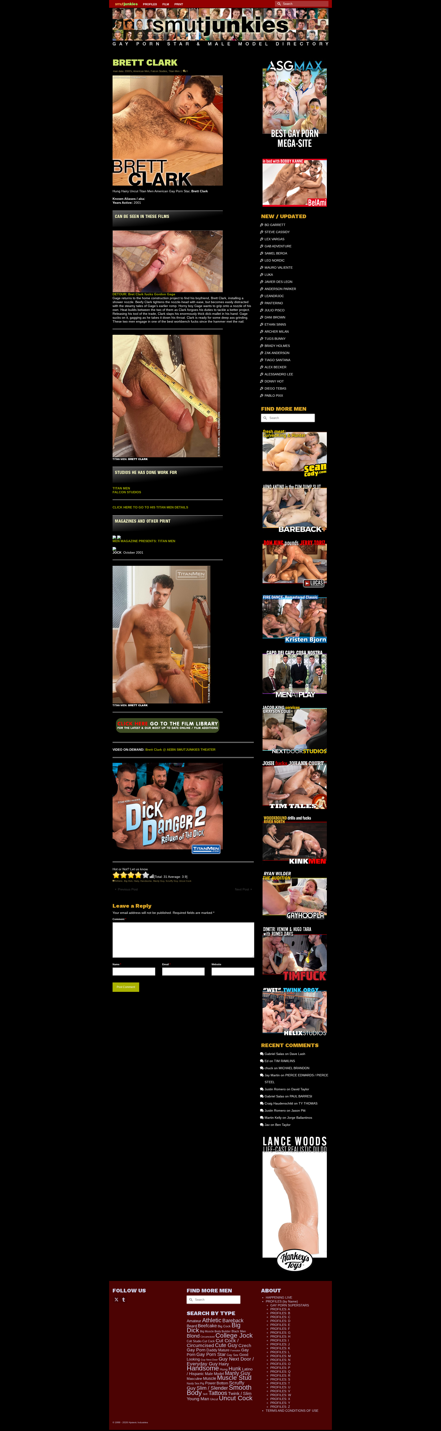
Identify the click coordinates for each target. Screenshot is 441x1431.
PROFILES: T (280, 1383)
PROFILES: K (280, 1348)
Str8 (205, 1394)
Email (166, 964)
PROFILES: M (280, 1356)
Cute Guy (226, 1345)
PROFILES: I (279, 1340)
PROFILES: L (280, 1352)
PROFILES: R (280, 1375)
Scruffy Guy (172, 881)
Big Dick (128, 881)
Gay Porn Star (211, 1354)
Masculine (194, 1379)
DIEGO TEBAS (275, 388)
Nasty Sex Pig (195, 1383)
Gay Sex (232, 1355)
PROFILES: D (280, 1321)
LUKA (269, 274)
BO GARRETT (275, 225)
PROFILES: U (280, 1387)
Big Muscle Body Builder (215, 1331)
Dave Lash (297, 1054)
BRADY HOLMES (277, 346)
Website (216, 964)
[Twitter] (116, 1299)
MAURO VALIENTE (279, 267)
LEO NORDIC (275, 260)
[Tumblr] (123, 1299)
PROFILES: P (280, 1368)
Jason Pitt (298, 1110)
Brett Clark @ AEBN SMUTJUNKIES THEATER (180, 749)
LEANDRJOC (274, 296)
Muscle (209, 1378)
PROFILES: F (280, 1329)
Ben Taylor (283, 1125)
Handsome (146, 881)
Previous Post (128, 889)
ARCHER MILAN (277, 331)
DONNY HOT (274, 381)
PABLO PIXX (274, 395)
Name (117, 964)
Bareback (232, 1320)
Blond (193, 1336)
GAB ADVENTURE (278, 246)
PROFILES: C (280, 1317)
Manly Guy (158, 881)
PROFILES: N (280, 1360)
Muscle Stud (234, 1377)
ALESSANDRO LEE (279, 374)
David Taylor (300, 1089)
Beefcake (207, 1325)
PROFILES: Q (280, 1371)
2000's (128, 71)
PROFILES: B (280, 1313)
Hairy (136, 881)
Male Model (214, 1374)
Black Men (239, 1331)
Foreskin (235, 1350)
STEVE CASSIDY (277, 232)
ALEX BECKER (275, 367)
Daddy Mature (217, 1350)
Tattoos (217, 1393)
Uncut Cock (185, 881)
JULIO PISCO (275, 310)
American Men (141, 71)
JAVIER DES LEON (278, 282)
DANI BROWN (275, 317)
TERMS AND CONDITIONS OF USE (292, 1410)
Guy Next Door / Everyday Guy (220, 1361)
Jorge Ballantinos (299, 1117)
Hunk (235, 1369)
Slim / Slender (212, 1388)
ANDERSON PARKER (280, 289)
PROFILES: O (280, 1364)
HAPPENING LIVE (279, 1297)
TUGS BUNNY (275, 338)
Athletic (119, 881)
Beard (192, 1326)
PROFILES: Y (280, 1403)
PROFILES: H (280, 1336)
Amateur (194, 1321)
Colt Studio (194, 1341)
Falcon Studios (159, 71)
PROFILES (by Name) (282, 1301)
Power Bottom (216, 1383)
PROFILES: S (280, 1379)
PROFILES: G (280, 1332)
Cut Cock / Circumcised (213, 1343)
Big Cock (224, 1326)
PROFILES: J (280, 1344)
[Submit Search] (278, 4)
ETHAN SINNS (275, 324)
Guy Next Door (209, 1359)
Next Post (242, 889)
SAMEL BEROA (276, 253)
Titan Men (174, 71)
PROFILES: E (280, 1325)
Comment (119, 919)
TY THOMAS (308, 1103)
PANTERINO (274, 303)
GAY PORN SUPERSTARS (289, 1305)
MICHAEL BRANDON (294, 1068)
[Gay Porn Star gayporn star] (168, 727)
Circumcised (208, 1336)
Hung (224, 1369)
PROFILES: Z (280, 1407)
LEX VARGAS (274, 239)
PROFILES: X (280, 1399)
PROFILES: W (280, 1395)
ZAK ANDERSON (277, 353)
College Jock (234, 1335)
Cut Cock (208, 1341)
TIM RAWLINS (284, 1061)
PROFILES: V (280, 1391)
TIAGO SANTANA (277, 360)
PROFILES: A (280, 1309)
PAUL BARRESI (301, 1096)
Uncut (214, 1399)
